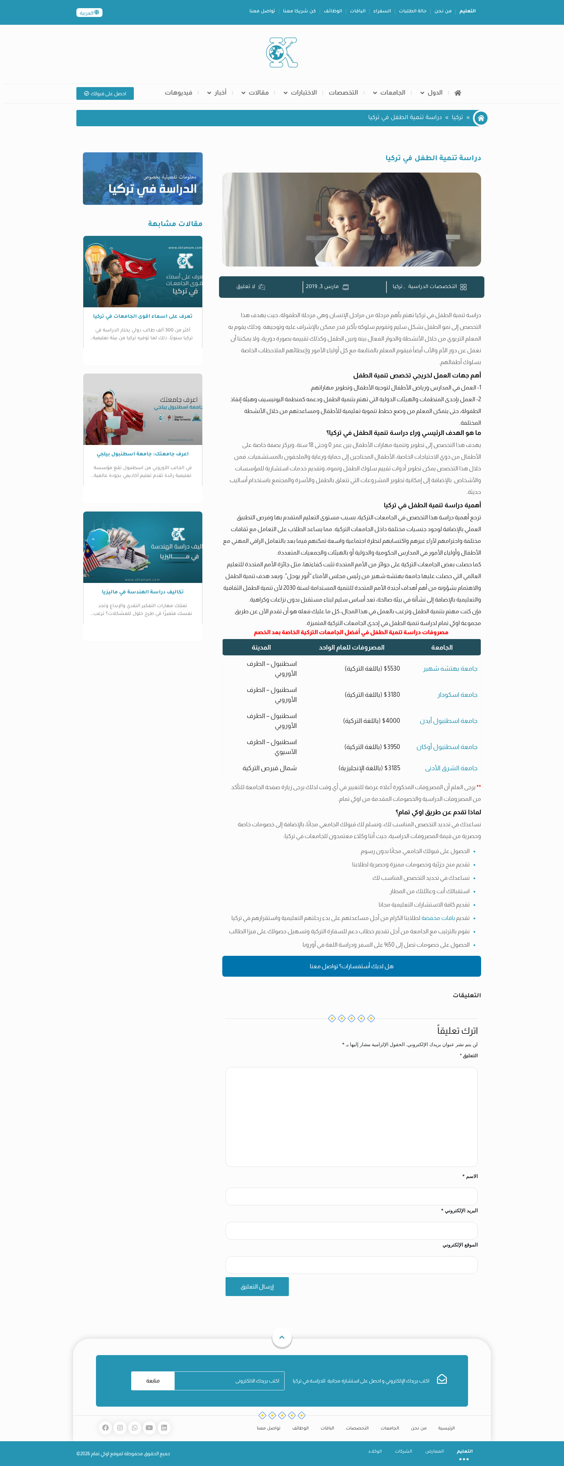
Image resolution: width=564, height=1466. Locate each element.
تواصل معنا (262, 11)
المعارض (434, 1451)
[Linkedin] (164, 1427)
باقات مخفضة (438, 918)
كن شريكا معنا (299, 11)
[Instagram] (120, 1427)
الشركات (403, 1451)
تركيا (457, 118)
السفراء (382, 11)
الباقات (358, 11)
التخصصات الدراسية (432, 287)
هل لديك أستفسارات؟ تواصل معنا (352, 966)
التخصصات (343, 92)
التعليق (469, 1055)
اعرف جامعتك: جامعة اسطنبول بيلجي (143, 454)
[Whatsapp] (134, 1427)
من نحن (443, 11)
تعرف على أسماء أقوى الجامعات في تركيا (143, 317)
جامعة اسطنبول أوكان (447, 746)
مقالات (259, 92)
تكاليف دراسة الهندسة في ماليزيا (143, 592)
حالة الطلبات (413, 11)
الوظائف (333, 11)
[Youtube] (149, 1427)
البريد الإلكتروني (459, 1210)
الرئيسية (446, 1428)
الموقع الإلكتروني (460, 1244)
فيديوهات (178, 92)
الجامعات (392, 92)
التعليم (468, 11)
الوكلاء (375, 1451)
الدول (435, 92)
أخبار (220, 92)
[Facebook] (105, 1427)
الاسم (470, 1176)
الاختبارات (304, 92)
